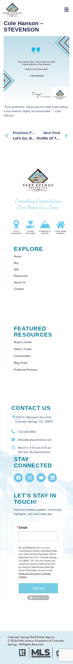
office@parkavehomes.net (34, 439)
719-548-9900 (26, 431)
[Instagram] (29, 477)
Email (23, 527)
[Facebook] (18, 477)
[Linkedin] (52, 477)
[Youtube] (40, 477)
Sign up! (38, 588)
